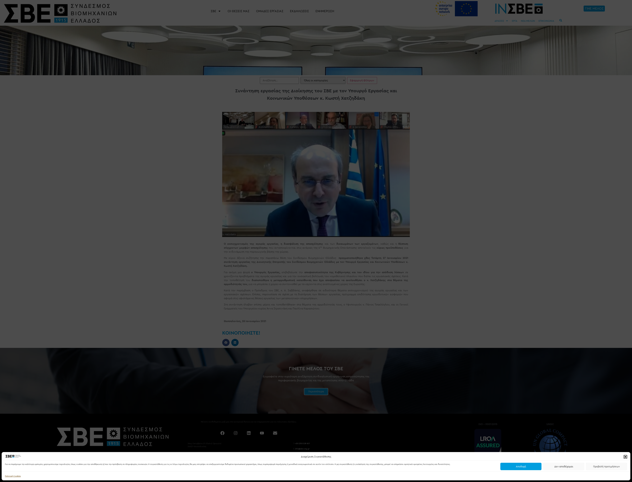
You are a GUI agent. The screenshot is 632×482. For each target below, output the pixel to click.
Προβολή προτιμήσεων (606, 466)
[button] (625, 456)
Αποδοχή (521, 466)
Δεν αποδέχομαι (563, 466)
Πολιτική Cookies (13, 476)
